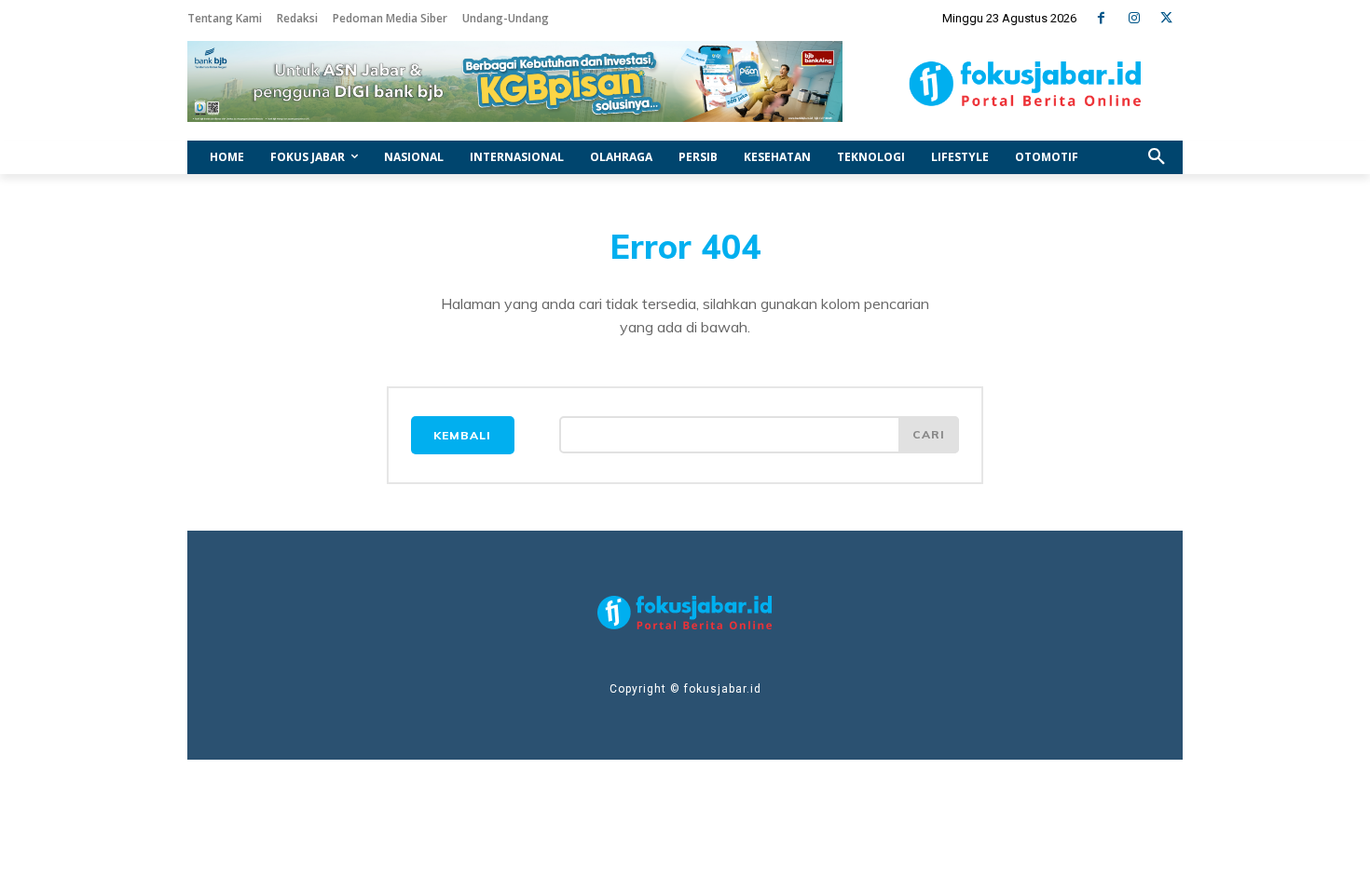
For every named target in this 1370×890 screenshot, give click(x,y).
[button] (1156, 157)
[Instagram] (1133, 18)
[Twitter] (1166, 18)
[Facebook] (1101, 18)
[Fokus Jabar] (1026, 84)
